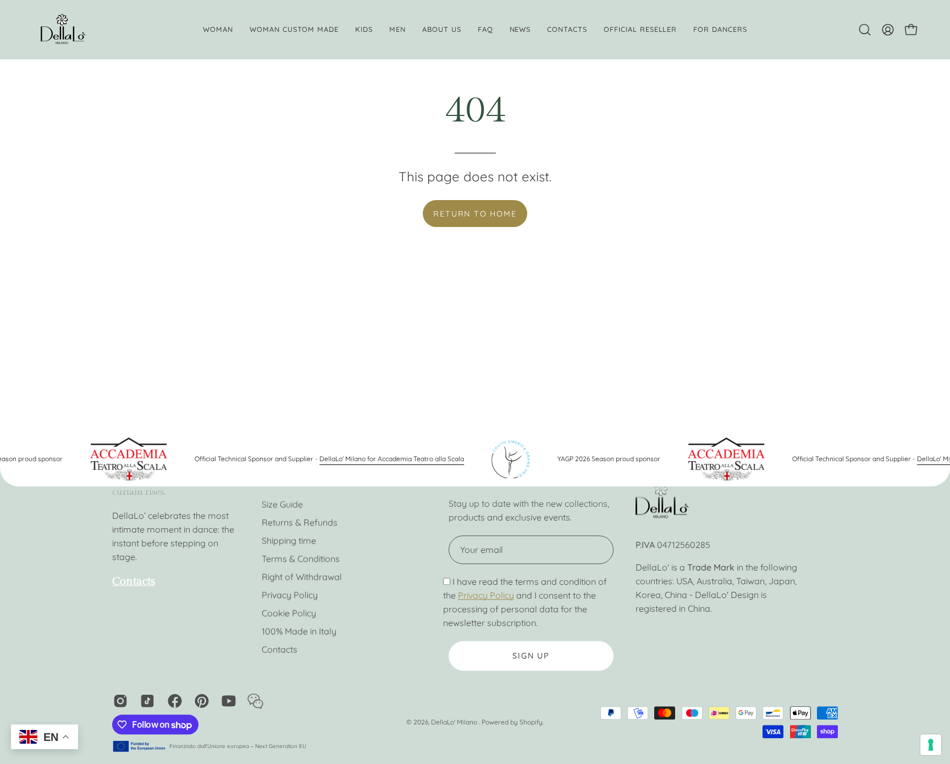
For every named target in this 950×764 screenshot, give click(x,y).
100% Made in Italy (299, 630)
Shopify (531, 722)
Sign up (531, 656)
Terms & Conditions (301, 558)
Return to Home (474, 214)
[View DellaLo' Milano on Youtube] (226, 701)
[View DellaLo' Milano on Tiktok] (145, 701)
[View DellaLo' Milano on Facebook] (173, 701)
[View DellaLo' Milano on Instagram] (118, 701)
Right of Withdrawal (302, 576)
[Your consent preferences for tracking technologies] (930, 744)
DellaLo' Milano (455, 722)
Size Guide (282, 504)
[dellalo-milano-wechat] (253, 701)
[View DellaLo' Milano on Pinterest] (200, 701)
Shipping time (289, 540)
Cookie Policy (289, 612)
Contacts (279, 649)
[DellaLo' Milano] (63, 29)
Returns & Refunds (300, 522)
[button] (442, 29)
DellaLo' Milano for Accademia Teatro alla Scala (381, 459)
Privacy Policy (290, 594)
